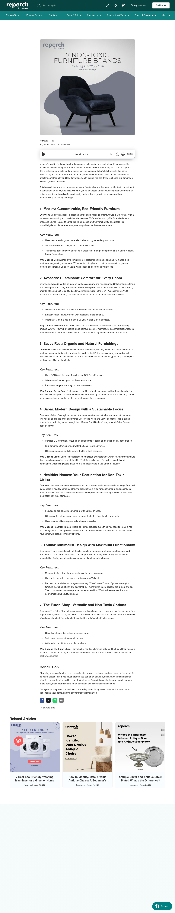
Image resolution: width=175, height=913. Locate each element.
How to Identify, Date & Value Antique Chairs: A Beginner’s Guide (87, 780)
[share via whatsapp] (54, 700)
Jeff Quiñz (44, 140)
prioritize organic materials (93, 391)
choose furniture (119, 177)
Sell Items (161, 5)
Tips (54, 140)
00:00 (130, 154)
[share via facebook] (42, 700)
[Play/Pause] (43, 154)
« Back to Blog (48, 707)
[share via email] (61, 700)
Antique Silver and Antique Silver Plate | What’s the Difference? (140, 778)
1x (111, 154)
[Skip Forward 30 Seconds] (123, 154)
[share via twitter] (48, 700)
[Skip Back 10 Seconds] (117, 154)
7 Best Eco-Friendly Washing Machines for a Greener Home (34, 778)
